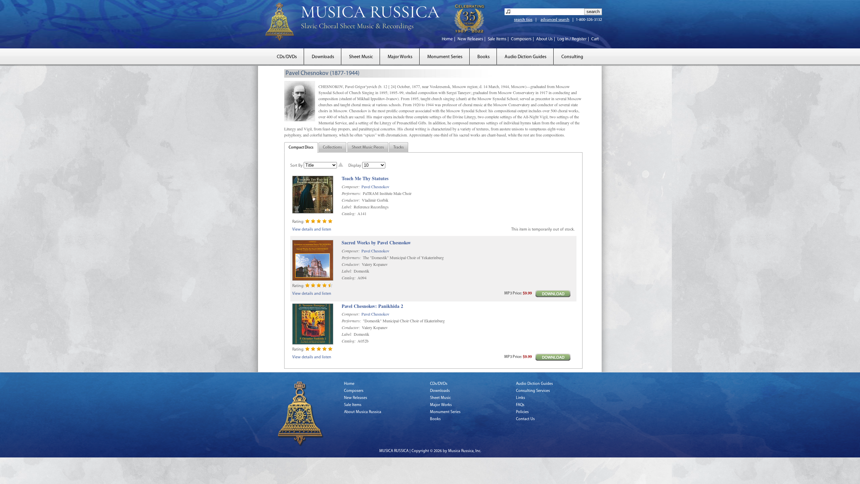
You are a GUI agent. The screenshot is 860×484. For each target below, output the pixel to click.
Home (447, 39)
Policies (522, 412)
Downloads (323, 56)
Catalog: (349, 213)
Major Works (400, 56)
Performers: (351, 193)
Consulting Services (533, 391)
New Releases (470, 39)
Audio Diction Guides (526, 56)
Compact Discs (301, 148)
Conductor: (351, 200)
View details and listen (311, 230)
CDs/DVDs (287, 56)
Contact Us (525, 419)
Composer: (351, 186)
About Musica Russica (362, 412)
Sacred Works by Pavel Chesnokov (376, 243)
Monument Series (445, 56)
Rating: (298, 222)
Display (354, 166)
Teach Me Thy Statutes (365, 179)
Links (520, 398)
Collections (332, 148)
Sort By (296, 166)
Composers (521, 39)
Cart (595, 39)
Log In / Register (572, 39)
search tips (523, 20)
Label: (347, 206)
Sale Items (497, 39)
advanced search (555, 20)
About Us (544, 39)
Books (483, 56)
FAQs (520, 405)
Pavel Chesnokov (375, 186)
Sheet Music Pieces (368, 148)
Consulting (572, 56)
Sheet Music (361, 56)
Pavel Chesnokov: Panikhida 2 (372, 306)
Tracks (398, 148)
